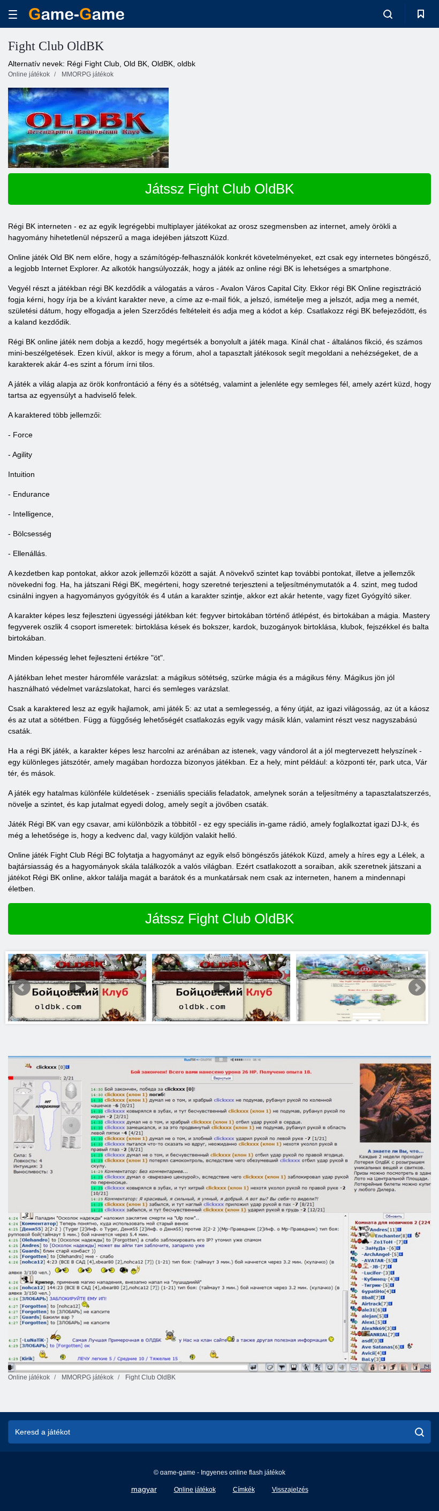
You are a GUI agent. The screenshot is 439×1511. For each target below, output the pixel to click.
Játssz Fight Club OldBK (219, 189)
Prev (22, 987)
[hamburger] (13, 14)
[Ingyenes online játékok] (76, 14)
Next (417, 987)
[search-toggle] (387, 14)
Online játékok (195, 1489)
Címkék (244, 1489)
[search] (419, 1432)
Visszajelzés (290, 1489)
